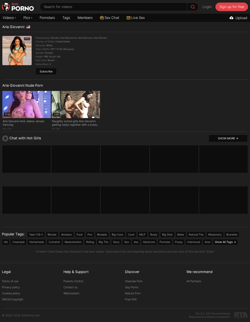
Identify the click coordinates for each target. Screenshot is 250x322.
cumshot (54, 242)
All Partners (194, 281)
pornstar (165, 242)
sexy (116, 242)
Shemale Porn (134, 281)
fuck (80, 234)
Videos (8, 18)
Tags (66, 18)
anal (207, 242)
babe (180, 234)
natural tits (196, 234)
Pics (26, 18)
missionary (215, 234)
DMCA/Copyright (12, 299)
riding (90, 242)
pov (90, 234)
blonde (52, 234)
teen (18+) (36, 234)
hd (6, 242)
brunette (231, 234)
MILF (142, 234)
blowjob (102, 234)
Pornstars (47, 18)
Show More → (228, 138)
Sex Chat (111, 18)
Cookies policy (11, 293)
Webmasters (71, 293)
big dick (167, 234)
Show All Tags (224, 242)
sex (126, 242)
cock (131, 234)
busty (153, 234)
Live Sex (138, 18)
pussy (179, 242)
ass (136, 242)
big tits (103, 242)
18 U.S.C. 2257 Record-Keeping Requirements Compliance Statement (209, 315)
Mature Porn (133, 293)
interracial (193, 242)
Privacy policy (11, 287)
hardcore (149, 242)
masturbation (73, 242)
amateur (66, 234)
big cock (117, 234)
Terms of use (10, 281)
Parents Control (73, 281)
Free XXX (131, 299)
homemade (36, 242)
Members (85, 18)
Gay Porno (131, 287)
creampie (18, 242)
